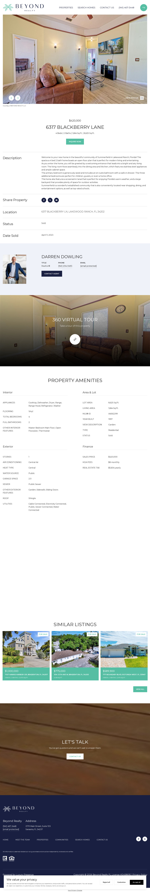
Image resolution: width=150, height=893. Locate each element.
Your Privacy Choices (75, 890)
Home (5, 840)
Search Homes (86, 7)
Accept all (137, 882)
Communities (61, 840)
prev (11, 98)
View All (140, 689)
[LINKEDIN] (144, 839)
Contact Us (107, 7)
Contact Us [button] (75, 756)
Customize (121, 882)
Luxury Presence (25, 874)
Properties (66, 7)
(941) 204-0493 (65, 266)
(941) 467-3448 (126, 7)
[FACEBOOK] (138, 839)
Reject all (106, 882)
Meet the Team (22, 840)
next (17, 98)
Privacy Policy (140, 874)
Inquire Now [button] (75, 142)
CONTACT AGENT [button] (51, 274)
